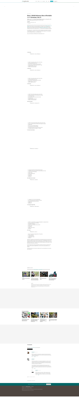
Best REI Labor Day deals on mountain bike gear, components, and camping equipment (43, 320)
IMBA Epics (32, 389)
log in (29, 347)
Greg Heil (29, 21)
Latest (48, 1)
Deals (46, 1)
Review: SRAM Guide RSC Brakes (43, 279)
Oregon (50, 318)
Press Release (32, 318)
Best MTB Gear (36, 389)
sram (31, 376)
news (30, 376)
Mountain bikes (50, 277)
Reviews (39, 1)
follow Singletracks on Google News (38, 269)
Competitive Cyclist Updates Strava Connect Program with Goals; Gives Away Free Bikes (34, 279)
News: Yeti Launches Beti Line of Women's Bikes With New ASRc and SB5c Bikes (52, 279)
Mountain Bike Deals (40, 389)
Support (52, 1)
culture (34, 376)
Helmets (23, 277)
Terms (31, 390)
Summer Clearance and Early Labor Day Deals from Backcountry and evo (25, 320)
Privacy (33, 390)
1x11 (29, 376)
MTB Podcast (25, 389)
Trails (36, 1)
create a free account (33, 347)
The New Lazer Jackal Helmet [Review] (26, 279)
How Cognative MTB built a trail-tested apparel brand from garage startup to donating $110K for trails (35, 320)
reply (34, 356)
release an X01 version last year (44, 27)
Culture (32, 277)
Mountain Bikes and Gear (24, 318)
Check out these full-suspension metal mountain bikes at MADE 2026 (53, 320)
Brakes (40, 277)
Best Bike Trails (29, 389)
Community (43, 1)
